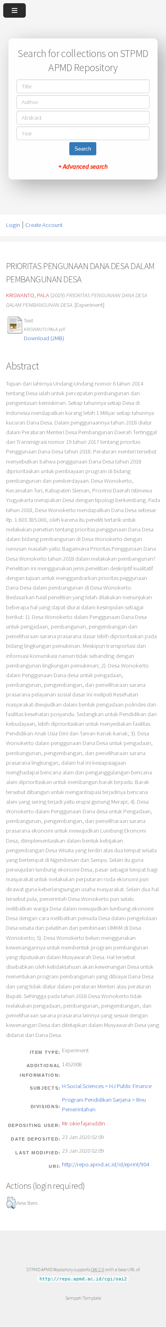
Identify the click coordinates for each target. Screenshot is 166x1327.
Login (13, 225)
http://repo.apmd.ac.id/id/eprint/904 (105, 1164)
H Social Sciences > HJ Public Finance (106, 1086)
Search (83, 149)
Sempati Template (83, 1298)
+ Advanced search (83, 166)
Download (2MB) (44, 338)
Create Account (43, 225)
